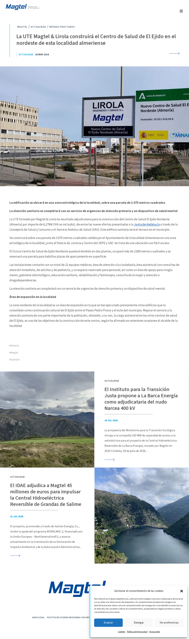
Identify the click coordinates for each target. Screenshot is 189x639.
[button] (181, 591)
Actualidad (26, 54)
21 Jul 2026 (16, 516)
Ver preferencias (169, 623)
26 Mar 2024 (42, 54)
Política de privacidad (137, 631)
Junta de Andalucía (147, 224)
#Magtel (13, 353)
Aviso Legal (154, 631)
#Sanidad (14, 360)
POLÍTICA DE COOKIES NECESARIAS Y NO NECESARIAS (72, 617)
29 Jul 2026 (111, 420)
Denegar (139, 623)
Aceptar (108, 623)
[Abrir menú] (181, 11)
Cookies (121, 631)
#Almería (14, 346)
